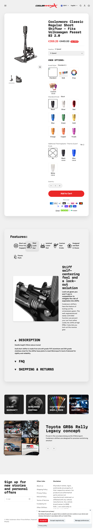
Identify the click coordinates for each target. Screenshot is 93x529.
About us (40, 486)
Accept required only (57, 520)
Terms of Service (43, 500)
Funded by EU (41, 504)
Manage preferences (82, 520)
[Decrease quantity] (51, 185)
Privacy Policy (42, 493)
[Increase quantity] (59, 185)
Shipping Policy (42, 489)
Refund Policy (41, 497)
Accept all (43, 520)
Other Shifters (42, 507)
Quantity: (51, 181)
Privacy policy (43, 525)
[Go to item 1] (12, 78)
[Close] (90, 510)
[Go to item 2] (19, 78)
